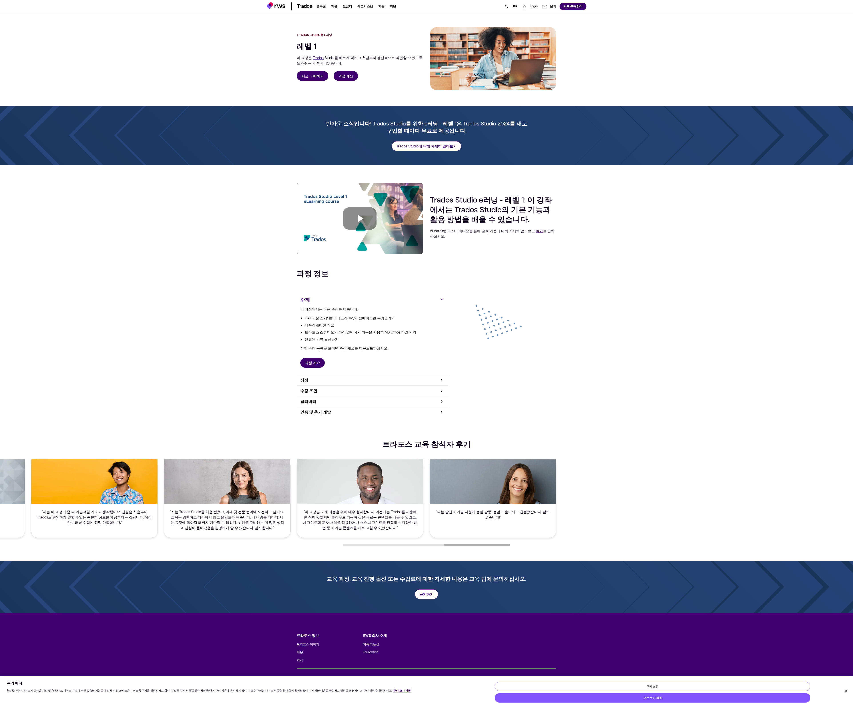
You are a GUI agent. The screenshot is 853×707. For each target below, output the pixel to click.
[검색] (506, 6)
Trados (318, 57)
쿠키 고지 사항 (402, 690)
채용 (300, 652)
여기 (539, 230)
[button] (276, 6)
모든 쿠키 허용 (652, 698)
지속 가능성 (371, 644)
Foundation (370, 652)
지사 (300, 660)
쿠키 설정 (652, 686)
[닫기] (846, 691)
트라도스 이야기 (308, 644)
